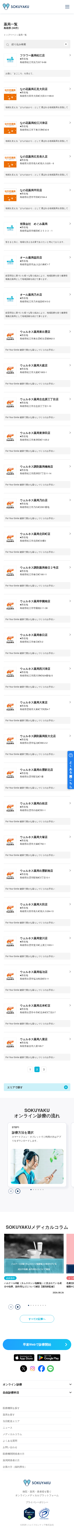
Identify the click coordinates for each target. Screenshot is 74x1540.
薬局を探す (9, 1414)
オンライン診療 (12, 1384)
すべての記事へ (37, 1318)
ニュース (7, 1427)
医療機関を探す (11, 1408)
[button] (17, 1306)
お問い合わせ (10, 1447)
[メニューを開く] (67, 7)
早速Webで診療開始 (37, 1344)
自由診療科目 (11, 1392)
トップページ (10, 34)
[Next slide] (17, 1191)
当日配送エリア (11, 1421)
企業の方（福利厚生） (15, 1466)
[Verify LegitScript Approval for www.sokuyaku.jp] (29, 1513)
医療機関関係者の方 (13, 1453)
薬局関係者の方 (11, 1460)
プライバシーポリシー (37, 1502)
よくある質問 (10, 1440)
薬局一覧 (22, 34)
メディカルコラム (12, 1434)
